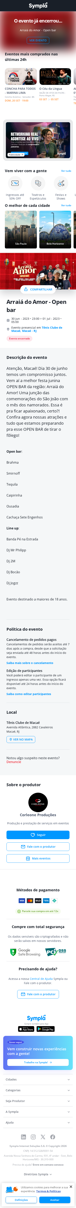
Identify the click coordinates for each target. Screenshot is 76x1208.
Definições (21, 1200)
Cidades (11, 1079)
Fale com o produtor (41, 847)
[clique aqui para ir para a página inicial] (38, 6)
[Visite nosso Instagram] (33, 1137)
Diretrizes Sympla (36, 1174)
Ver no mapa (23, 739)
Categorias (13, 1090)
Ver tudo (66, 170)
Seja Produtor (15, 1101)
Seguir (41, 835)
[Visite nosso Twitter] (43, 1137)
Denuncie (13, 762)
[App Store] (26, 1029)
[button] (11, 1189)
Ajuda (10, 1122)
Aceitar (54, 1200)
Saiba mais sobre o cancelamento (29, 663)
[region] (38, 1194)
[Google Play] (45, 1029)
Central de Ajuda (41, 979)
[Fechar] (70, 1186)
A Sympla (12, 1112)
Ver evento (38, 40)
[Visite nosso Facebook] (52, 1137)
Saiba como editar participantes (28, 694)
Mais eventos (41, 858)
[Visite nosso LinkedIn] (23, 1137)
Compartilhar (41, 289)
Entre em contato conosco (48, 1164)
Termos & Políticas (48, 1191)
